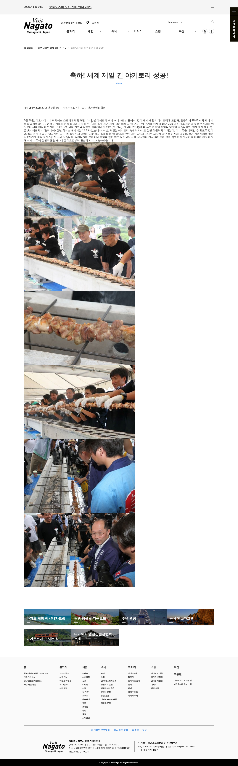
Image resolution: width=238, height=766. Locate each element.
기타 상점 (155, 688)
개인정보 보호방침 (100, 730)
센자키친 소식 (30, 677)
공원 (84, 714)
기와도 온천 (106, 703)
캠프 (84, 703)
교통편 (95, 23)
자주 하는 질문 (30, 684)
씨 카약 (85, 692)
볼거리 (63, 667)
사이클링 (86, 677)
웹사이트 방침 (121, 730)
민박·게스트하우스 (108, 681)
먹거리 (132, 667)
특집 (176, 667)
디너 (130, 688)
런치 (130, 684)
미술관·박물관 (65, 681)
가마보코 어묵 (157, 673)
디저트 (154, 684)
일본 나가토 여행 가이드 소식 (36, 673)
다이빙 (85, 684)
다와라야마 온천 (108, 688)
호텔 (103, 677)
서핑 (84, 688)
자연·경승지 (64, 673)
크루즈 (85, 696)
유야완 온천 (106, 692)
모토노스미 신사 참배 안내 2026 (70, 7)
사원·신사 (63, 677)
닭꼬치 (131, 677)
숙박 (103, 667)
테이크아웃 (132, 673)
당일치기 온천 (107, 684)
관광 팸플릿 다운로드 (71, 23)
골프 (84, 681)
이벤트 (85, 673)
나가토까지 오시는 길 (183, 680)
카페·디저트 (133, 692)
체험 (85, 667)
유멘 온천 (105, 696)
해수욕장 (86, 699)
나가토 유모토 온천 (109, 699)
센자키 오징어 (134, 681)
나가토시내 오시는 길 (183, 684)
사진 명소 (63, 688)
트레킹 (85, 707)
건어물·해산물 (157, 681)
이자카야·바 (133, 696)
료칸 (103, 673)
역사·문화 (63, 684)
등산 (84, 710)
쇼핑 (153, 667)
